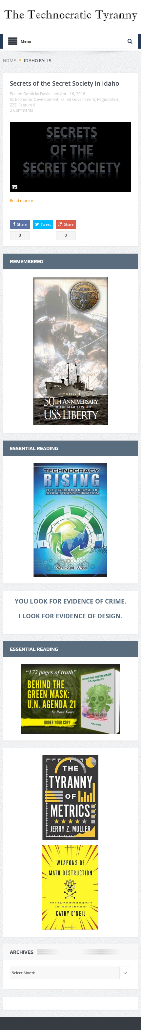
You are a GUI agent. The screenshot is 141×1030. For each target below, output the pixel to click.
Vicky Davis (40, 93)
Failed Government (77, 99)
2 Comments (21, 110)
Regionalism (108, 99)
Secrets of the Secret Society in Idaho (64, 83)
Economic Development (36, 99)
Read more (20, 200)
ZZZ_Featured (22, 104)
